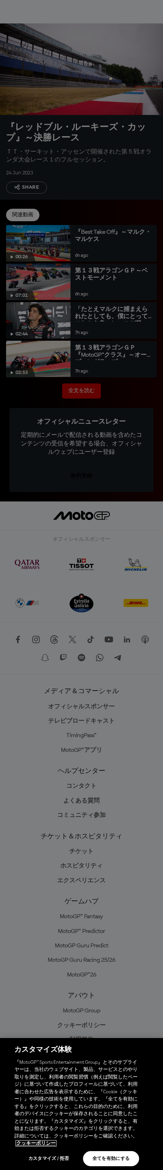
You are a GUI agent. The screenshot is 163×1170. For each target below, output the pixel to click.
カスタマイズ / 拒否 (48, 1158)
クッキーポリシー (36, 1143)
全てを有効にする (111, 1158)
